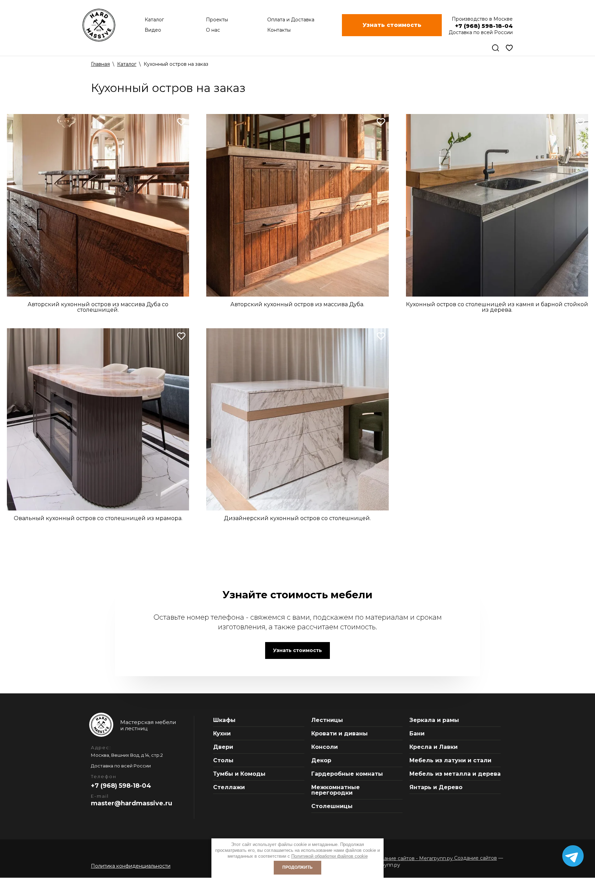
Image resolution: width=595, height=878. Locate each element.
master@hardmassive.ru (131, 803)
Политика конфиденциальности (130, 866)
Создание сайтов (475, 858)
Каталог (126, 64)
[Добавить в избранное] (181, 121)
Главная (100, 64)
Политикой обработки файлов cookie (329, 856)
